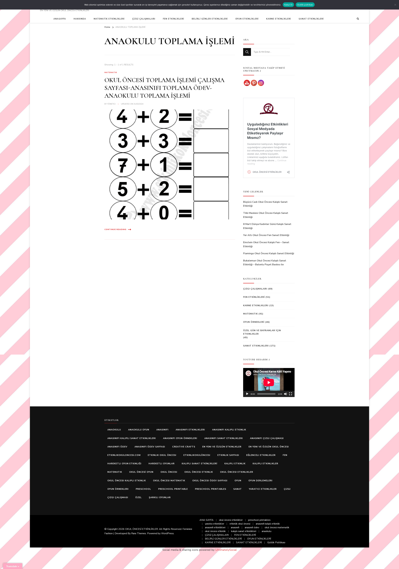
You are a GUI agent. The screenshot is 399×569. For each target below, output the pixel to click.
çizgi (287, 489)
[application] (269, 382)
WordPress (167, 533)
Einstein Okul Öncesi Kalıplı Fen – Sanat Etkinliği (266, 244)
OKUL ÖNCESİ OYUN (141, 472)
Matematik (110, 72)
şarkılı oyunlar (160, 497)
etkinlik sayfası (228, 455)
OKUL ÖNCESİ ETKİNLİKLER (141, 529)
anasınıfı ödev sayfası (150, 446)
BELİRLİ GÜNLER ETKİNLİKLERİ (210, 18)
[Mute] (285, 393)
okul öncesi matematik (169, 480)
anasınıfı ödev (117, 446)
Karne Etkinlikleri (255, 305)
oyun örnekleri (118, 489)
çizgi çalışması (117, 497)
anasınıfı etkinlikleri (190, 429)
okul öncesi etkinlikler (236, 472)
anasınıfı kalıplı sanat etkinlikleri (131, 438)
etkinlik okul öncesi (162, 455)
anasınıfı (162, 429)
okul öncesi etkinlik (198, 472)
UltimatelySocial (226, 550)
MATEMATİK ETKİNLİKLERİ (109, 18)
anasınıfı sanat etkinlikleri (223, 438)
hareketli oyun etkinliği (124, 463)
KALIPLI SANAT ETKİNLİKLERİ (199, 463)
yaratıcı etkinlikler (263, 489)
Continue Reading (115, 229)
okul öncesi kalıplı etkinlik (126, 480)
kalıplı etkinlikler (265, 463)
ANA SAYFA (207, 520)
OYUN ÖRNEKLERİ (253, 322)
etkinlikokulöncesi (196, 455)
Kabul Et (288, 4)
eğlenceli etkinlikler (261, 455)
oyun (238, 480)
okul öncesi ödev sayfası (209, 480)
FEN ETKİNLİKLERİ (173, 18)
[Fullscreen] (290, 393)
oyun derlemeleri (260, 480)
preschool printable (173, 489)
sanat (237, 489)
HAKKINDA (80, 18)
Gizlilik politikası (305, 4)
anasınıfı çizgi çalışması (267, 438)
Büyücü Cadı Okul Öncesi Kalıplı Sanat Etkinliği (265, 204)
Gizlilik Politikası (276, 542)
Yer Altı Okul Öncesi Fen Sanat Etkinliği (266, 235)
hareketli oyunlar (162, 463)
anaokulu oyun (138, 429)
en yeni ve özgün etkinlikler (221, 446)
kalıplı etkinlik (234, 463)
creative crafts (183, 446)
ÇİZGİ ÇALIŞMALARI (143, 18)
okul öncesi (169, 472)
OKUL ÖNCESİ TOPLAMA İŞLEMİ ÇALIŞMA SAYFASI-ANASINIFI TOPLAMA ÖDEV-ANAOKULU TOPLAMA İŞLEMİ (164, 87)
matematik (114, 472)
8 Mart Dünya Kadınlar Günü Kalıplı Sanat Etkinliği (267, 226)
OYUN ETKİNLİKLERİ (247, 18)
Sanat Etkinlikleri (256, 345)
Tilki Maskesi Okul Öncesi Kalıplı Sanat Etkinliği (265, 215)
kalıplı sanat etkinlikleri (243, 531)
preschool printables (210, 489)
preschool (143, 489)
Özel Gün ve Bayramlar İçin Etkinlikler (262, 332)
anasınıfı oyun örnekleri (180, 438)
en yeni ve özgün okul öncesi (269, 446)
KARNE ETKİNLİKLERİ (278, 18)
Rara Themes (138, 533)
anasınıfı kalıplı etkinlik (229, 429)
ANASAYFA (59, 18)
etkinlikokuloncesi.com (124, 455)
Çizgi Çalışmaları (255, 288)
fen (285, 455)
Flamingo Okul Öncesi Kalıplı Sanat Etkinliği (268, 253)
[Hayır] (395, 4)
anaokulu (114, 429)
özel (138, 497)
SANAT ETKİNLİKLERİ (311, 18)
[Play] (247, 393)
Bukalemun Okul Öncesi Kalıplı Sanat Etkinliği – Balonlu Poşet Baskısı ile (264, 262)
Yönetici (111, 104)
